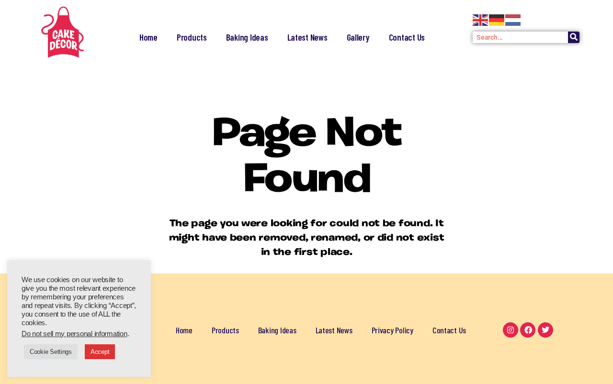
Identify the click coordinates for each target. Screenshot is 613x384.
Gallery (358, 37)
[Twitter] (545, 330)
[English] (481, 20)
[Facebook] (527, 330)
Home (148, 37)
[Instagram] (510, 330)
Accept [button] (100, 351)
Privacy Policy (392, 330)
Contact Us (407, 37)
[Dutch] (513, 20)
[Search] (573, 37)
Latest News (307, 37)
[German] (497, 20)
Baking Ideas (247, 37)
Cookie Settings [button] (51, 351)
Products (192, 37)
